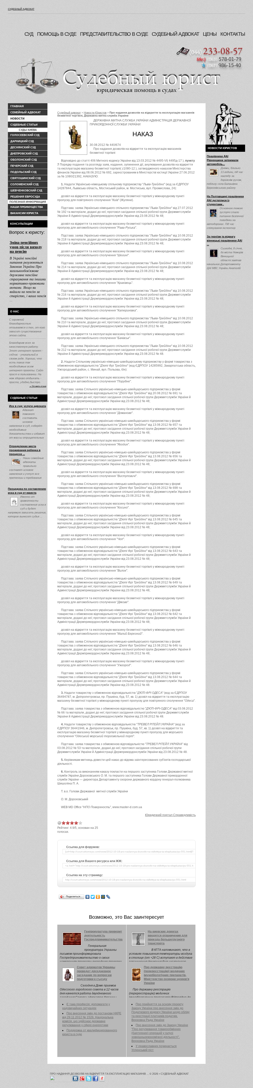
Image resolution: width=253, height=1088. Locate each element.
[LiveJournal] (108, 897)
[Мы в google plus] (82, 1077)
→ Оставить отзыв (37, 386)
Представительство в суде (114, 34)
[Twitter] (92, 897)
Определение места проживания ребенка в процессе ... (25, 450)
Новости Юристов (95, 112)
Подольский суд (23, 171)
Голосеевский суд (25, 135)
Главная (17, 106)
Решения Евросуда (25, 196)
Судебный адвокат (21, 9)
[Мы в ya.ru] (102, 1077)
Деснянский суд (23, 147)
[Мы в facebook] (95, 1077)
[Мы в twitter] (89, 1077)
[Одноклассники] (98, 897)
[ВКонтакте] (87, 897)
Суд (28, 34)
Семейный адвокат (25, 112)
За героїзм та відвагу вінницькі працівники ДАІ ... (224, 240)
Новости (17, 118)
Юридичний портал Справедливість (170, 815)
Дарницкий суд (22, 141)
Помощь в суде (56, 34)
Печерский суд (21, 165)
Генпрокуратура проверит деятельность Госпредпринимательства (103, 935)
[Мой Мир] (103, 897)
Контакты (232, 34)
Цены (210, 34)
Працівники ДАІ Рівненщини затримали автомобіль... (222, 160)
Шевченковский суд (26, 190)
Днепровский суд (24, 153)
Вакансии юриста (24, 213)
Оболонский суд (23, 159)
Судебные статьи (24, 124)
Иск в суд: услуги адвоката (27, 406)
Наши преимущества (26, 206)
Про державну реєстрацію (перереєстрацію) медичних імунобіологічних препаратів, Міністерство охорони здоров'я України (166, 975)
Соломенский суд (24, 184)
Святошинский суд (25, 178)
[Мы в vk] (75, 1077)
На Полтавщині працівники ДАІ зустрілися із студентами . (225, 200)
